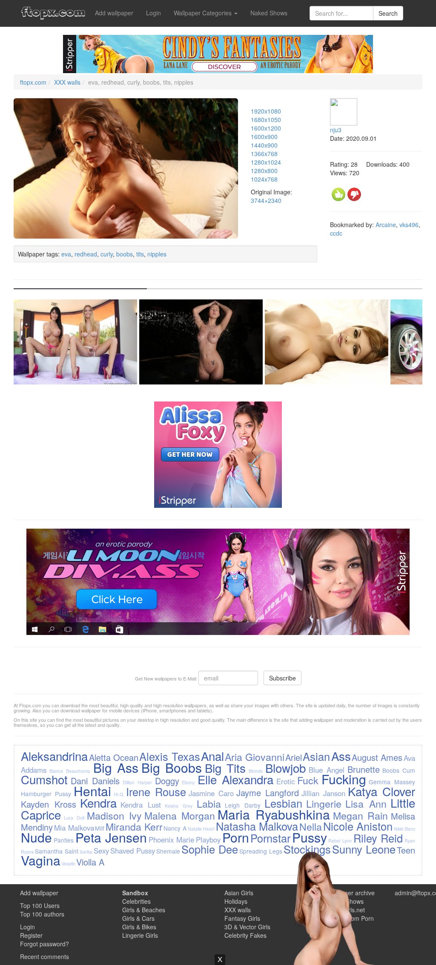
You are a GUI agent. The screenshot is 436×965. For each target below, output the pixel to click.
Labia (209, 803)
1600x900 (264, 136)
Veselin (68, 863)
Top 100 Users (40, 905)
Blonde (256, 771)
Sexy (101, 850)
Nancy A (175, 828)
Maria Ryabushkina (274, 814)
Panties (64, 840)
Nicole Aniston (358, 826)
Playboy (208, 839)
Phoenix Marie (172, 839)
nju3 (335, 129)
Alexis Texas (169, 756)
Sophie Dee (209, 849)
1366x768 (264, 153)
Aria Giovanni (254, 756)
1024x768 (264, 179)
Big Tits (225, 767)
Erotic (285, 781)
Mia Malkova (74, 828)
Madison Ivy (114, 815)
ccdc (336, 233)
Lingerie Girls (140, 935)
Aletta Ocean (113, 757)
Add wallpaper (114, 13)
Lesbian (283, 803)
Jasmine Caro (211, 793)
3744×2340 (266, 200)
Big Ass (115, 767)
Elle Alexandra (235, 779)
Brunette (363, 769)
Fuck (307, 780)
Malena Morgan (179, 815)
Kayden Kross (48, 804)
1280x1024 (266, 162)
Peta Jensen (111, 837)
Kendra (98, 802)
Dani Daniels (95, 780)
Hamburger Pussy (46, 793)
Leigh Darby (243, 805)
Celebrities (136, 901)
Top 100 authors (42, 914)
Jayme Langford (267, 792)
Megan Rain (360, 815)
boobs (124, 254)
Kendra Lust (140, 805)
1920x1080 (266, 111)
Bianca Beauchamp (69, 771)
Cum (408, 770)
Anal (212, 755)
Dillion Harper (137, 782)
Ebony (188, 782)
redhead (86, 254)
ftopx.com (33, 82)
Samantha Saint (56, 851)
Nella (310, 826)
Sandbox (135, 892)
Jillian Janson (323, 793)
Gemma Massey (392, 781)
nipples (156, 254)
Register (31, 935)
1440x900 (264, 145)
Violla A (90, 862)
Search (388, 13)
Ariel (293, 757)
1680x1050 (266, 119)
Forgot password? (44, 943)
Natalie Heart (201, 829)
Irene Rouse (156, 791)
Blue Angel (326, 770)
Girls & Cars (138, 918)
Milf (99, 828)
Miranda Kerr (134, 826)
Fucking (343, 779)
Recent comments (44, 956)
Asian (316, 756)
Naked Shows (268, 13)
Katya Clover (381, 791)
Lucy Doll (74, 817)
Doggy (167, 780)
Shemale (168, 851)
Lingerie (323, 803)
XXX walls (67, 82)
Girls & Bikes (139, 926)
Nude (36, 837)
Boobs (390, 770)
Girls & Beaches (143, 909)
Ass (341, 755)
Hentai (92, 791)
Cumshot (44, 779)
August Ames (377, 757)
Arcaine (386, 224)
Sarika (86, 851)
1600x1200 (266, 128)
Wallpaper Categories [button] (203, 13)
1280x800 (264, 170)
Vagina (40, 860)
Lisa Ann (366, 803)
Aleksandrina (54, 755)
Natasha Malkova (257, 826)
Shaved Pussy (132, 850)
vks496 (409, 224)
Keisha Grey (178, 806)
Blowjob (285, 767)
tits (140, 254)
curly (106, 254)
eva (66, 254)
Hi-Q (118, 794)
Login (153, 13)
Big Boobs (171, 767)
